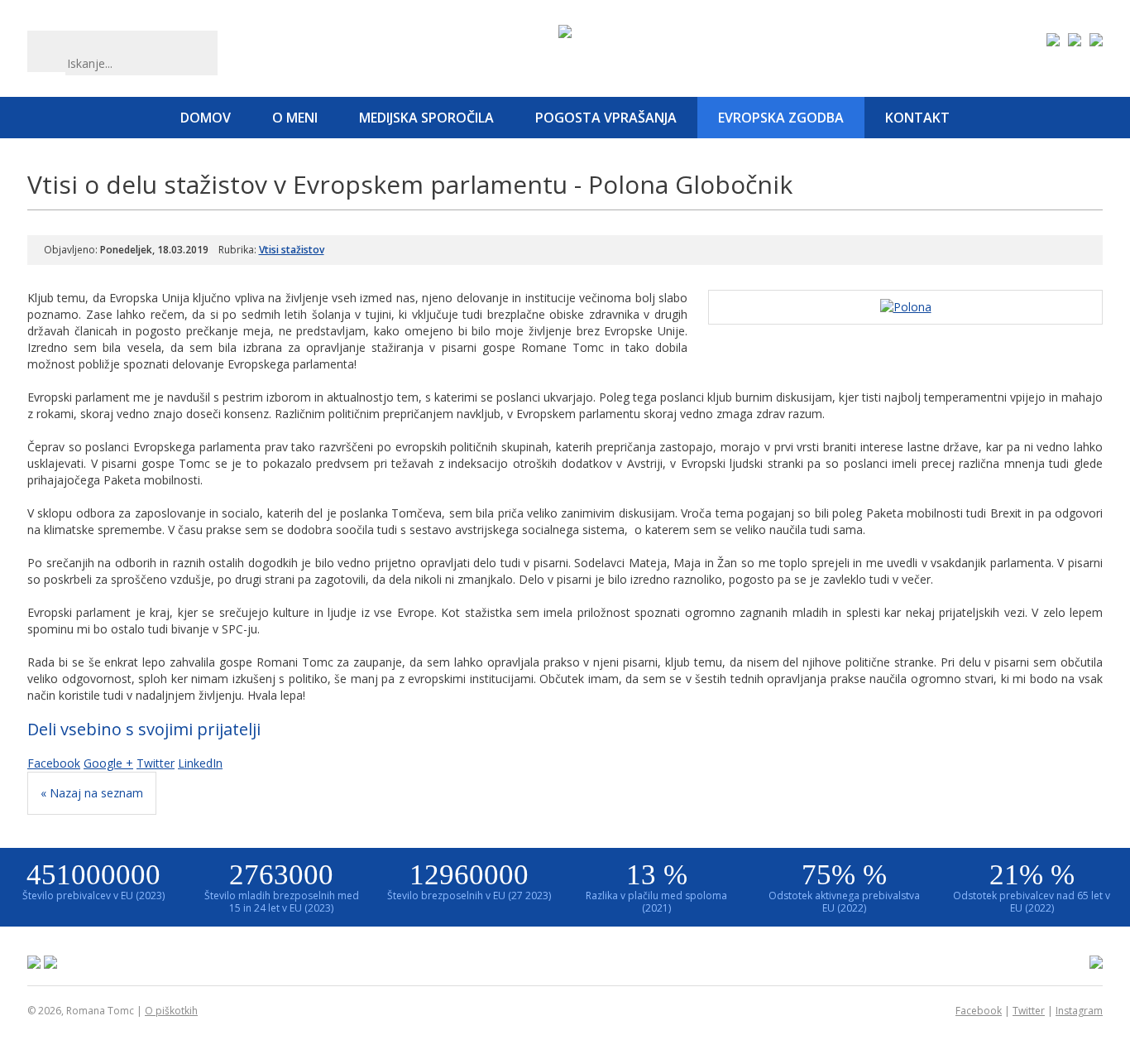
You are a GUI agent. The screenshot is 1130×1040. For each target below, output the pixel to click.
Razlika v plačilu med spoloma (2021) (656, 886)
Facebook (53, 763)
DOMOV (205, 117)
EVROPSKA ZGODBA (781, 117)
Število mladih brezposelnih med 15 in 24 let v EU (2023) (281, 886)
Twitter (155, 763)
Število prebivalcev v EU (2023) (93, 880)
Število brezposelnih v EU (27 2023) (469, 880)
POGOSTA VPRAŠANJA (606, 117)
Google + (108, 763)
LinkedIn (200, 763)
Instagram (1079, 1011)
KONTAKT (917, 117)
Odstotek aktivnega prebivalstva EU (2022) (844, 886)
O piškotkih (171, 1011)
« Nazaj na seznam (92, 793)
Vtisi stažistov (291, 250)
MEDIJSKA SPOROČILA (426, 117)
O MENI (295, 117)
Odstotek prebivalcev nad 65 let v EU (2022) (1031, 886)
